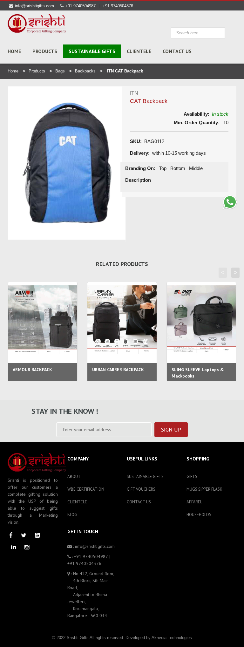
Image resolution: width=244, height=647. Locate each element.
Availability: (196, 114)
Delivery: (140, 153)
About (74, 476)
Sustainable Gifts (145, 476)
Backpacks (85, 71)
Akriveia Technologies (172, 637)
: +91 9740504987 (89, 556)
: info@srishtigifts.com (93, 546)
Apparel (194, 502)
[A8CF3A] (37, 23)
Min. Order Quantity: (197, 122)
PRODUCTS (44, 51)
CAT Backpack (148, 101)
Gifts (191, 476)
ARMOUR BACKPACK (32, 369)
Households (198, 514)
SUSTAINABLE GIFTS (92, 51)
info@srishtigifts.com (34, 5)
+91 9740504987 (80, 5)
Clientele (139, 51)
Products (37, 71)
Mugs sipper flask (204, 489)
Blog (72, 514)
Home (14, 51)
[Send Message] (230, 202)
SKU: (136, 141)
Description (138, 180)
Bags (60, 71)
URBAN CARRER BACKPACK (118, 369)
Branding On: (140, 168)
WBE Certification (85, 489)
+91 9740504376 (118, 5)
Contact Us (177, 51)
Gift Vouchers (141, 489)
